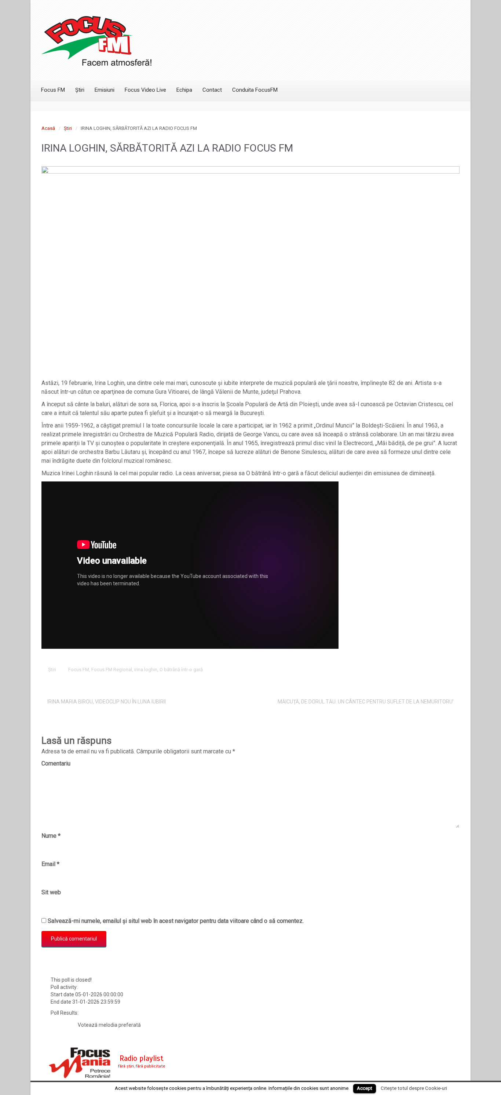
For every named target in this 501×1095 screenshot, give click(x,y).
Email (50, 864)
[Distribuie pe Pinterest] (432, 669)
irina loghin (145, 669)
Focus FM (78, 669)
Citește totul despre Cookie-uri (414, 1088)
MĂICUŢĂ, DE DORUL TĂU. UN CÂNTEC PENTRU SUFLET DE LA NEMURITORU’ (366, 702)
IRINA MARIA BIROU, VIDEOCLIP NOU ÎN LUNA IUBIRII (106, 702)
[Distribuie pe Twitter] (397, 669)
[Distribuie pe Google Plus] (420, 669)
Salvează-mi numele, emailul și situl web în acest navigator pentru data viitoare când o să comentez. (176, 920)
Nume (51, 835)
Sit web (51, 892)
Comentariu (55, 763)
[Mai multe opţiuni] (454, 669)
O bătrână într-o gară (181, 669)
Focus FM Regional (111, 669)
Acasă (48, 128)
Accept (364, 1088)
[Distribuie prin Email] (443, 669)
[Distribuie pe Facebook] (409, 669)
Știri (68, 128)
